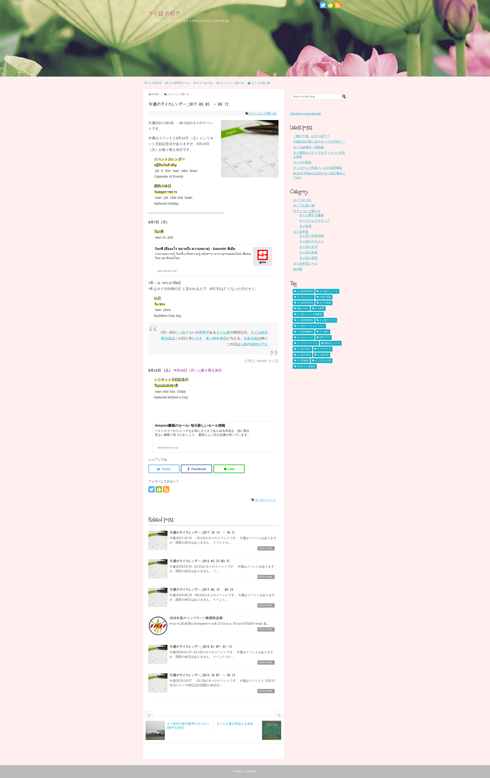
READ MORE (266, 548)
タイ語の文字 (308, 247)
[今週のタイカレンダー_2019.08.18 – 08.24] (157, 597)
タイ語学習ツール (305, 263)
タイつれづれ (302, 200)
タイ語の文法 (304, 349)
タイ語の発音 (308, 252)
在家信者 (250, 338)
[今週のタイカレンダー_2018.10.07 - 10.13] (157, 683)
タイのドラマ (324, 349)
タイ (219, 332)
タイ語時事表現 (305, 320)
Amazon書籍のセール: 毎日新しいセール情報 (190, 425)
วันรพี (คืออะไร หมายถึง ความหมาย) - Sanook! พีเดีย (195, 249)
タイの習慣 (325, 302)
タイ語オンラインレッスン (310, 326)
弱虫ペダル (302, 308)
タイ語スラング (327, 320)
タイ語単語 (302, 360)
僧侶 (223, 338)
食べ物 (211, 338)
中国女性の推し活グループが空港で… (319, 141)
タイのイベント (265, 499)
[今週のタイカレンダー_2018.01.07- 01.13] (157, 654)
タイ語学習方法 (305, 302)
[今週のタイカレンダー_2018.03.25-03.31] (157, 568)
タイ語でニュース (328, 291)
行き (198, 338)
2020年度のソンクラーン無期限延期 (196, 618)
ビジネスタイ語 (323, 360)
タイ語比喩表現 (305, 331)
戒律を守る (259, 344)
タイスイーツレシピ (307, 343)
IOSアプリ (324, 337)
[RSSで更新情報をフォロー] (337, 5)
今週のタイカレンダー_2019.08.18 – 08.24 (201, 589)
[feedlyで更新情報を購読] (330, 5)
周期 (202, 332)
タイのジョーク (305, 337)
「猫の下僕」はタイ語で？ (311, 136)
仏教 (226, 332)
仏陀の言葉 (325, 297)
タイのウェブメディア (314, 220)
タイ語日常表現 (305, 291)
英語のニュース (332, 343)
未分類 (297, 269)
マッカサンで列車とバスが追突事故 (317, 167)
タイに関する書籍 (311, 215)
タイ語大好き (164, 13)
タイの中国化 (302, 162)
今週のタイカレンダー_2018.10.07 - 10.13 (202, 675)
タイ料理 (305, 226)
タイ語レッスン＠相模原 (309, 314)
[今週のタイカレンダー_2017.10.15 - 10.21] (157, 540)
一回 (181, 332)
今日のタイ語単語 (306, 366)
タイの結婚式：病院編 (308, 147)
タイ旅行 (324, 331)
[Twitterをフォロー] (323, 5)
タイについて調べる (262, 113)
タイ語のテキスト (311, 241)
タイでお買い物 (303, 205)
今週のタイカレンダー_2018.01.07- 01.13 (200, 646)
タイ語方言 (323, 354)
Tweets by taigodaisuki (305, 113)
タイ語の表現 (308, 258)
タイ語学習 (300, 231)
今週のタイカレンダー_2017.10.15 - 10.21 (202, 532)
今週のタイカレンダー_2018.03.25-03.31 (199, 561)
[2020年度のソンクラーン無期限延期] (157, 626)
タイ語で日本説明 (311, 235)
